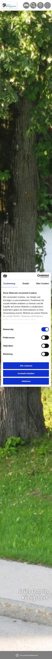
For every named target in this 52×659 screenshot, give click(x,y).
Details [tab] (26, 283)
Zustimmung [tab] (9, 283)
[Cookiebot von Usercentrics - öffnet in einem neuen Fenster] (37, 276)
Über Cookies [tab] (42, 283)
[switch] (45, 337)
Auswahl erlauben (26, 373)
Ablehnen (26, 381)
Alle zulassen (26, 365)
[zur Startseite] (9, 5)
